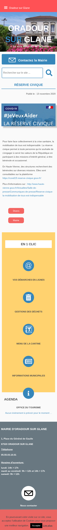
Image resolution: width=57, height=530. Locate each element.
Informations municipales (28, 375)
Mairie (16, 220)
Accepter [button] (36, 525)
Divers (16, 211)
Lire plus (47, 525)
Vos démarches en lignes (28, 280)
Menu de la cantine (28, 343)
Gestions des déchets (28, 311)
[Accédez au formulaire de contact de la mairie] (28, 60)
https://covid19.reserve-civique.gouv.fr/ (22, 178)
